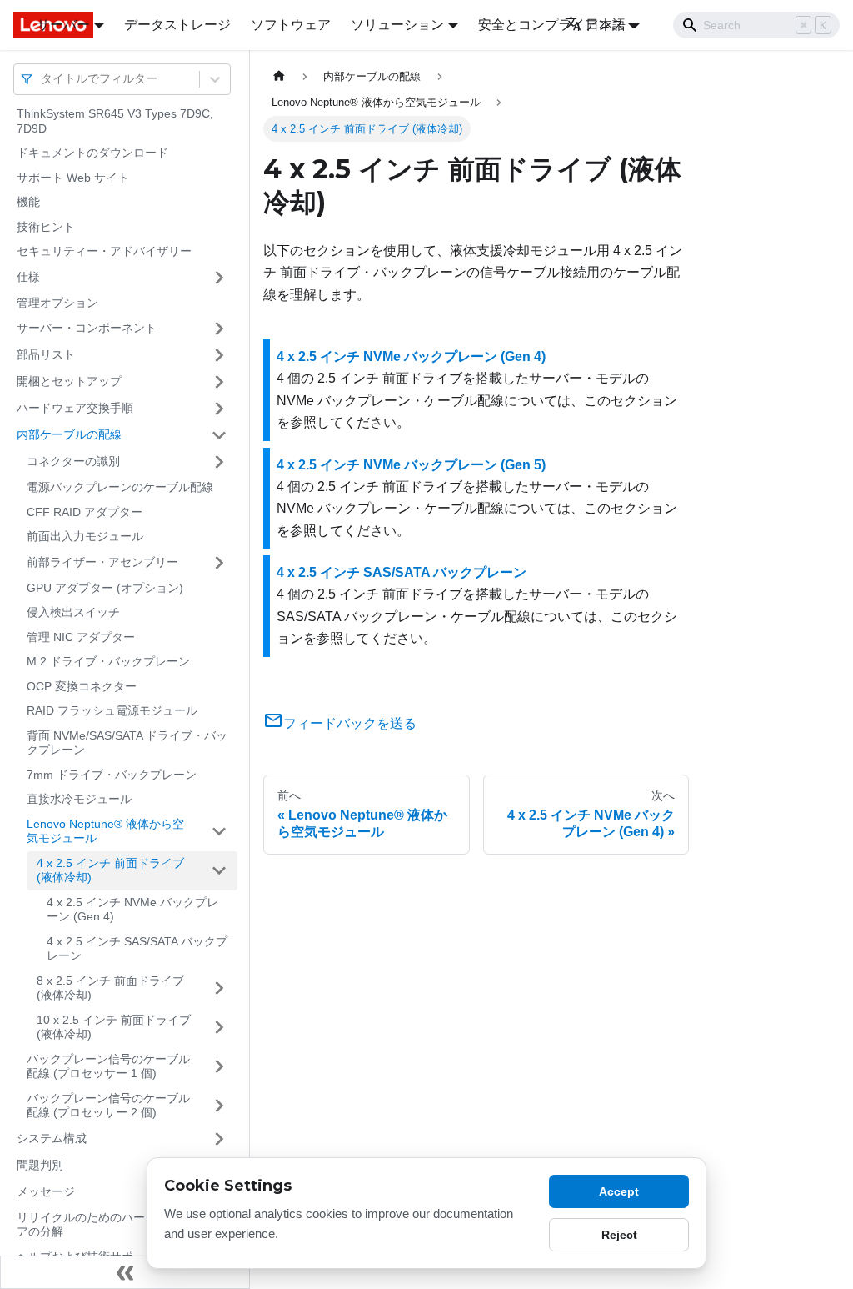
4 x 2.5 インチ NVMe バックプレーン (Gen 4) (132, 909)
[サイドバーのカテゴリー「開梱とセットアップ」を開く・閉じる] (219, 382)
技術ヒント (46, 226)
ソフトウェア (291, 25)
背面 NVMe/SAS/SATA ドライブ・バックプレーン (127, 743)
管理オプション (57, 302)
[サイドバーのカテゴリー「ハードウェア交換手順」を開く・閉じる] (219, 408)
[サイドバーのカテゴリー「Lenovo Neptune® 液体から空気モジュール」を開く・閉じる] (219, 831)
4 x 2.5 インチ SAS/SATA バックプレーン (137, 949)
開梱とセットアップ (69, 381)
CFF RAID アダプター (84, 512)
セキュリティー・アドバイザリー (104, 251)
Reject (619, 1234)
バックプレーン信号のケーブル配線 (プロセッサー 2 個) (108, 1105)
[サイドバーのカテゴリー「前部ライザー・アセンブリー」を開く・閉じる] (219, 562)
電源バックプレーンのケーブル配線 (120, 487)
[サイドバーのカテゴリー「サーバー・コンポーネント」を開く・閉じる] (219, 328)
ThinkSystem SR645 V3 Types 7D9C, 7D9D (115, 121)
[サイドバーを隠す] (125, 1272)
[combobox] (42, 78)
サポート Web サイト (73, 177)
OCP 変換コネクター (82, 686)
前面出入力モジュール (85, 536)
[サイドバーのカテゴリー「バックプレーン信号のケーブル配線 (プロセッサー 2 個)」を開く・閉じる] (219, 1106)
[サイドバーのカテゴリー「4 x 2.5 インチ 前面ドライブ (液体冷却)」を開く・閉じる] (219, 870)
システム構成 (52, 1138)
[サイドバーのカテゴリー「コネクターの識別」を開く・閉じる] (219, 462)
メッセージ (46, 1191)
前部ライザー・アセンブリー (102, 562)
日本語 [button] (606, 25)
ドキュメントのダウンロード (92, 152)
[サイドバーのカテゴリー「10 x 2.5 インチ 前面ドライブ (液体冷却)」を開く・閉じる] (219, 1027)
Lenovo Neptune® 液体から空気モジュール (105, 831)
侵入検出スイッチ (73, 612)
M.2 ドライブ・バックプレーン (108, 661)
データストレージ (177, 25)
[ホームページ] (279, 76)
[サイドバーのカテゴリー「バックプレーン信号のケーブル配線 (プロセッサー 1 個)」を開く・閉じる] (219, 1066)
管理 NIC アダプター (81, 637)
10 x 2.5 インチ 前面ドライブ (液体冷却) (114, 1027)
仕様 (28, 276)
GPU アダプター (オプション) (105, 587)
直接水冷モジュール (79, 798)
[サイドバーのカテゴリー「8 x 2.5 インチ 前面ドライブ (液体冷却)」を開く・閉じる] (219, 988)
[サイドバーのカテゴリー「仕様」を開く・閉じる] (219, 277)
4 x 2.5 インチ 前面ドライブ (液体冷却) (110, 870)
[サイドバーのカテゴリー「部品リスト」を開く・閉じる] (219, 355)
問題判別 (40, 1164)
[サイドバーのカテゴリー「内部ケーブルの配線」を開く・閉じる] (219, 435)
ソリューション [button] (397, 25)
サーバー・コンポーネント (87, 327)
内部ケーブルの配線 (69, 434)
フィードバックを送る (350, 723)
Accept (619, 1191)
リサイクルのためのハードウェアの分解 (98, 1225)
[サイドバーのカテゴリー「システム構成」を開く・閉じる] (219, 1139)
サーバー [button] (63, 25)
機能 (28, 201)
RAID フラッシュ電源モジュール (112, 710)
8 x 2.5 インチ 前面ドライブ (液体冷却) (110, 988)
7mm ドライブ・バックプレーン (112, 774)
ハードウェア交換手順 (75, 407)
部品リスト (46, 354)
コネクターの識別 (73, 461)
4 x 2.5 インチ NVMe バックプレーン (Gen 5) (411, 465)
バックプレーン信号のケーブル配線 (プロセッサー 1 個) (108, 1066)
